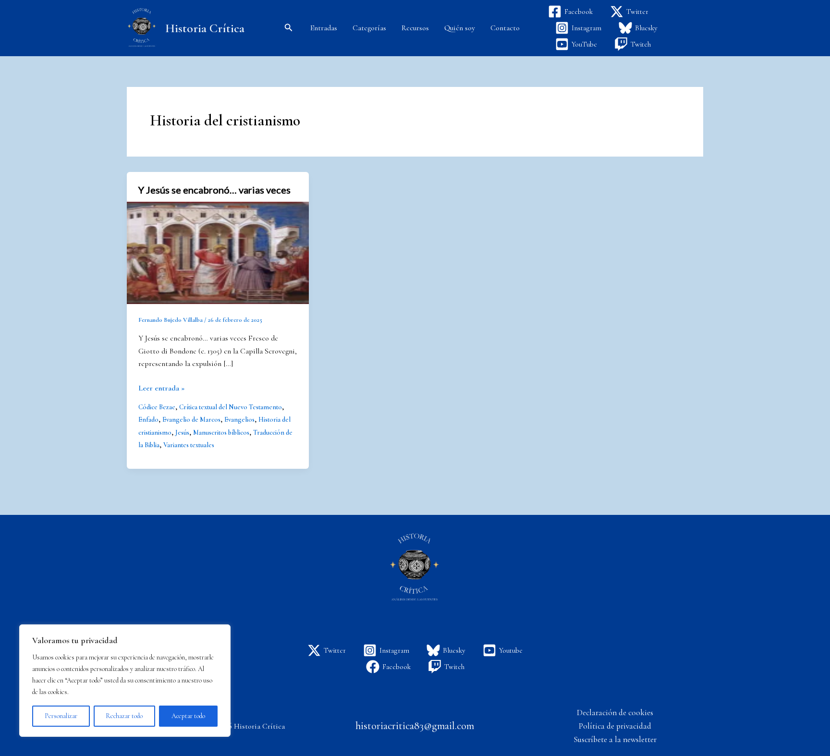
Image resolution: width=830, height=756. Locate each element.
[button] (288, 28)
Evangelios (239, 419)
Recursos (415, 28)
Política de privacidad (615, 726)
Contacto (505, 28)
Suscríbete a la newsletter (615, 739)
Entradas (323, 28)
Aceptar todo (188, 716)
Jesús (182, 432)
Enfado (148, 419)
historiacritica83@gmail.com (414, 725)
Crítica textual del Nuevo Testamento (230, 407)
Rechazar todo (124, 716)
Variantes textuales (188, 445)
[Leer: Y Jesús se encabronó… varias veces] (218, 252)
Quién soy (459, 28)
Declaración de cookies (615, 712)
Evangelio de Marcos (191, 419)
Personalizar (61, 716)
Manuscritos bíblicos (221, 432)
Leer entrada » (161, 387)
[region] (125, 680)
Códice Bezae (156, 407)
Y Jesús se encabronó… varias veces (214, 189)
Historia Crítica (204, 28)
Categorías (369, 28)
